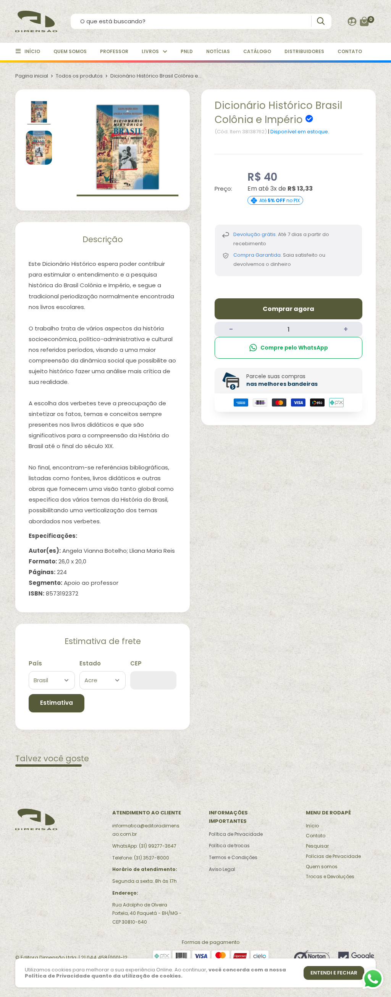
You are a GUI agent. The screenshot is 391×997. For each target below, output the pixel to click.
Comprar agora (288, 308)
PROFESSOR (114, 51)
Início (312, 825)
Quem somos (322, 866)
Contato (315, 835)
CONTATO (350, 51)
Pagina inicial (31, 75)
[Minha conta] (352, 21)
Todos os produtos (79, 75)
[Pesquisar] (320, 21)
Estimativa (56, 703)
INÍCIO (32, 51)
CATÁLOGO (257, 51)
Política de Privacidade (236, 834)
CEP (136, 663)
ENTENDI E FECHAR (333, 972)
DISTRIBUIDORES (304, 51)
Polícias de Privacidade (333, 856)
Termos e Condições (233, 857)
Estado (90, 663)
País (35, 663)
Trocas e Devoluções (330, 876)
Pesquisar (317, 846)
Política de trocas (229, 845)
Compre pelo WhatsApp (294, 347)
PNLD (187, 51)
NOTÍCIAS (218, 51)
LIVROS (150, 51)
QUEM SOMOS (70, 51)
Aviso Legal (222, 869)
